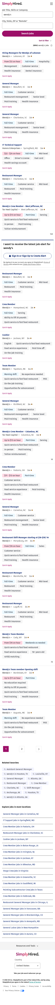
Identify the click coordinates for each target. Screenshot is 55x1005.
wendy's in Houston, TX (17, 774)
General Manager (10, 83)
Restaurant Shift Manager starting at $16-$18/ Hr (25, 537)
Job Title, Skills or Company (15, 10)
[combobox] (27, 15)
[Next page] (39, 749)
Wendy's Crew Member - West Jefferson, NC (22, 206)
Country (18, 959)
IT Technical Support (12, 145)
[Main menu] (51, 3)
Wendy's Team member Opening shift (20, 669)
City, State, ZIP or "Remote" (14, 21)
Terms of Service (35, 982)
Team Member (9, 365)
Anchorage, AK (13, 792)
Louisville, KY (41, 774)
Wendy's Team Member (13, 634)
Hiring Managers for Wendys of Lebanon (21, 53)
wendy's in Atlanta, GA (17, 797)
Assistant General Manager (19, 769)
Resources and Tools (25, 946)
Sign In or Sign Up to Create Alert (29, 255)
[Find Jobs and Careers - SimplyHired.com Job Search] (12, 3)
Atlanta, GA (36, 778)
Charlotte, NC (13, 788)
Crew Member (8, 304)
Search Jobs (27, 33)
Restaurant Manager (12, 175)
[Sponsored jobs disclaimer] (51, 45)
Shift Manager (33, 788)
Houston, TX (33, 792)
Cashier (5, 335)
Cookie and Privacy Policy (32, 264)
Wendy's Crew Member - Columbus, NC (20, 431)
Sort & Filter (44, 41)
